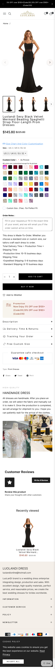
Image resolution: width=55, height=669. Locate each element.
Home (5, 23)
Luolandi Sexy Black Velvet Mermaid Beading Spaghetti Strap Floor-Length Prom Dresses (27, 551)
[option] (27, 61)
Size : (14, 148)
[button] (52, 4)
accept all (13, 661)
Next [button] (50, 62)
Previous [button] (5, 62)
